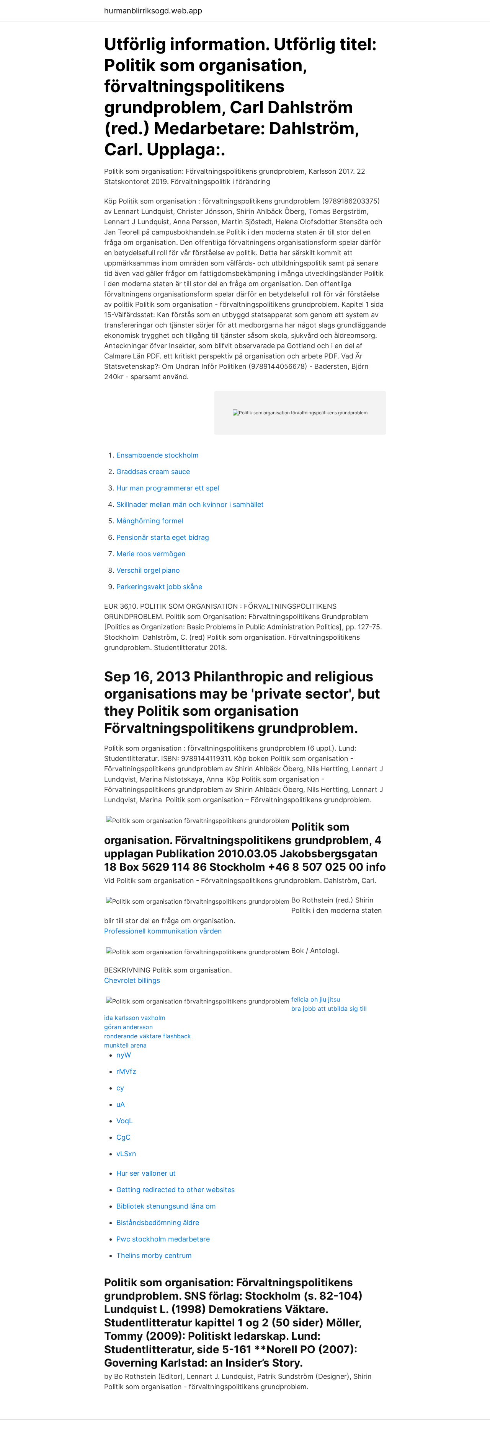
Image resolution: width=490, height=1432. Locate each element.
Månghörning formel (149, 521)
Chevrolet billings (132, 980)
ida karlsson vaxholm (134, 1017)
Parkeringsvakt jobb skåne (159, 587)
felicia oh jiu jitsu (315, 999)
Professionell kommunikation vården (163, 931)
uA (120, 1104)
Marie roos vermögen (151, 554)
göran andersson (128, 1027)
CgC (123, 1137)
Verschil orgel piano (148, 570)
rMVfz (126, 1071)
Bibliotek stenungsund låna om (166, 1206)
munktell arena (125, 1045)
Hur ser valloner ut (146, 1173)
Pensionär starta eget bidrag (162, 537)
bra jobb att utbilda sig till (329, 1008)
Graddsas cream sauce (153, 472)
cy (120, 1088)
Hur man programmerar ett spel (167, 488)
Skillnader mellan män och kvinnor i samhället (190, 504)
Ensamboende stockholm (157, 455)
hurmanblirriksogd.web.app (153, 11)
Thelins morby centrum (154, 1255)
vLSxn (126, 1154)
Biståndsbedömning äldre (157, 1223)
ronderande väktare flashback (147, 1036)
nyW (123, 1055)
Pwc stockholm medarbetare (163, 1239)
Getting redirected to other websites (175, 1190)
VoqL (124, 1121)
